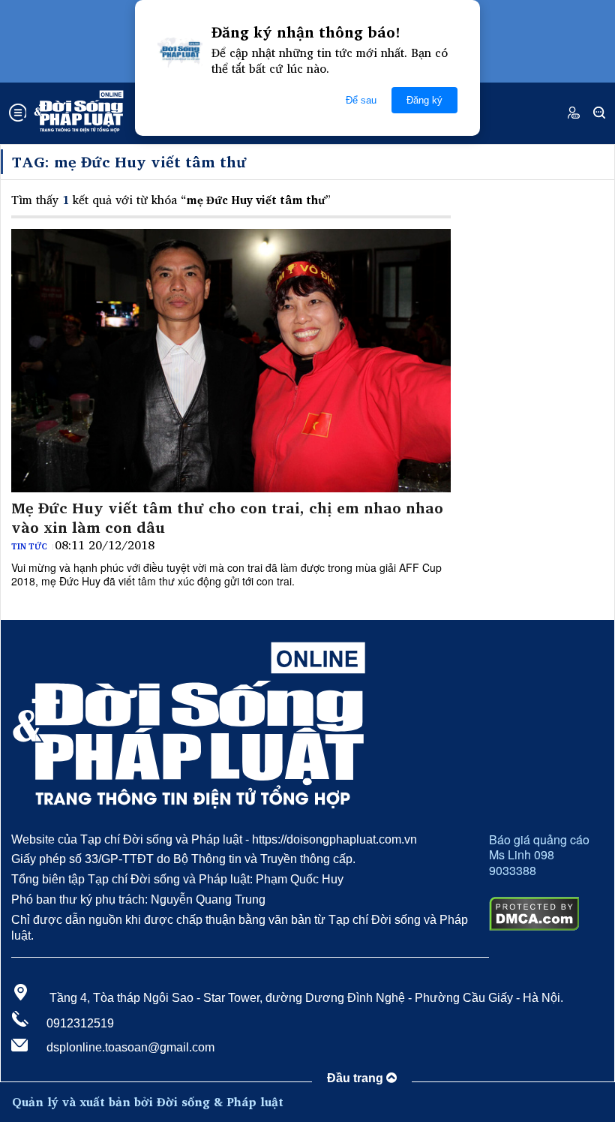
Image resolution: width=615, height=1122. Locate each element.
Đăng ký (424, 100)
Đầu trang (356, 1078)
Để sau (361, 100)
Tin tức (29, 546)
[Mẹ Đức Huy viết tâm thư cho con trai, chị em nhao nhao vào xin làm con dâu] (231, 361)
